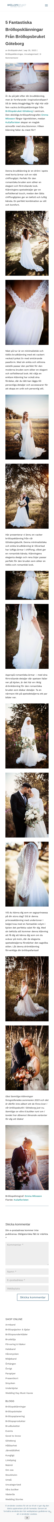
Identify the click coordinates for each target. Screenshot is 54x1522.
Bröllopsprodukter (15, 1421)
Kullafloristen (12, 122)
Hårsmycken (12, 1354)
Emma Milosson (33, 1196)
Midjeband (10, 1358)
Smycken (10, 1383)
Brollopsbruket (15, 50)
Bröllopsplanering (15, 1416)
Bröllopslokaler (13, 1411)
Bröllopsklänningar (14, 54)
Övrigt (8, 1368)
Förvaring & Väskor (15, 1344)
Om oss (9, 1470)
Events (9, 1431)
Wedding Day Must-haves (19, 1393)
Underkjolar (11, 1388)
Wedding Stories (14, 1499)
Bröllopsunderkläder (16, 1334)
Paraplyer (10, 1373)
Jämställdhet (12, 1450)
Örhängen (10, 1363)
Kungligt (9, 1455)
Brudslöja (10, 1339)
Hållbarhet (11, 1445)
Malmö (9, 1465)
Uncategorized (31, 54)
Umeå (8, 1479)
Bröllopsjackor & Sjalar (17, 1329)
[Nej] (50, 1512)
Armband (10, 1324)
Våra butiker (12, 1489)
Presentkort (11, 1378)
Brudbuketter (12, 1426)
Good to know (13, 1436)
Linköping (10, 1460)
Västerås (10, 1494)
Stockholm (11, 1475)
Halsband (10, 1349)
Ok (27, 1518)
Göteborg (10, 1440)
